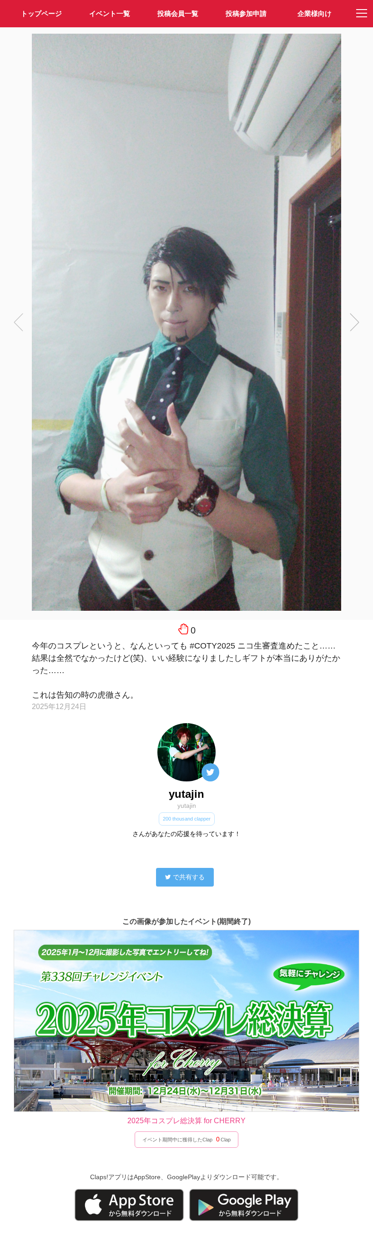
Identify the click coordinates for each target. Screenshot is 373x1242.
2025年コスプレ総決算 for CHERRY (186, 1121)
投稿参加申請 (246, 13)
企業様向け (314, 13)
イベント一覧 (109, 13)
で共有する (189, 877)
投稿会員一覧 (177, 13)
